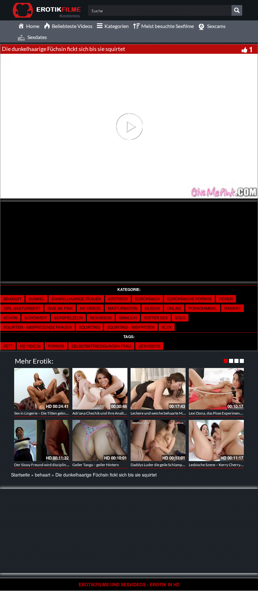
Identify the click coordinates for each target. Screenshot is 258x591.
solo (180, 317)
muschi (152, 308)
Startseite (20, 474)
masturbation (122, 308)
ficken (226, 298)
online (174, 308)
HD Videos (90, 308)
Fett (8, 345)
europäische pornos (189, 298)
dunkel (36, 298)
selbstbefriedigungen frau (101, 345)
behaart (12, 298)
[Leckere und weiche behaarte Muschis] (158, 388)
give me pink (60, 308)
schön (10, 317)
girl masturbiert (21, 308)
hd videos (30, 345)
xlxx (166, 327)
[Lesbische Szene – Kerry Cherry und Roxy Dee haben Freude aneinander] (216, 440)
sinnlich (128, 317)
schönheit (36, 317)
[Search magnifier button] (237, 10)
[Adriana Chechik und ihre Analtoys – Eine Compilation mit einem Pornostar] (99, 388)
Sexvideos (149, 345)
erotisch (118, 298)
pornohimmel (202, 308)
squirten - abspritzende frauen (37, 327)
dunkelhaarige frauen (76, 298)
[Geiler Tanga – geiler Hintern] (99, 440)
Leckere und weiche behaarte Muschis (162, 413)
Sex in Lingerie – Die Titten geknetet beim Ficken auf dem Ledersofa (68, 413)
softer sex (156, 317)
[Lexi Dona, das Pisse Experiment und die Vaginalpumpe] (216, 388)
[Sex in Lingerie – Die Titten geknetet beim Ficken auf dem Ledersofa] (41, 388)
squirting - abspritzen (130, 327)
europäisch (147, 298)
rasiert (232, 308)
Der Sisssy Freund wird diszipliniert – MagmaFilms (55, 464)
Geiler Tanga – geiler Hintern (95, 464)
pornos (56, 345)
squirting (89, 327)
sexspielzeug (68, 317)
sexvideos (101, 317)
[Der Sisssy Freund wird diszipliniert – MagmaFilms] (41, 440)
